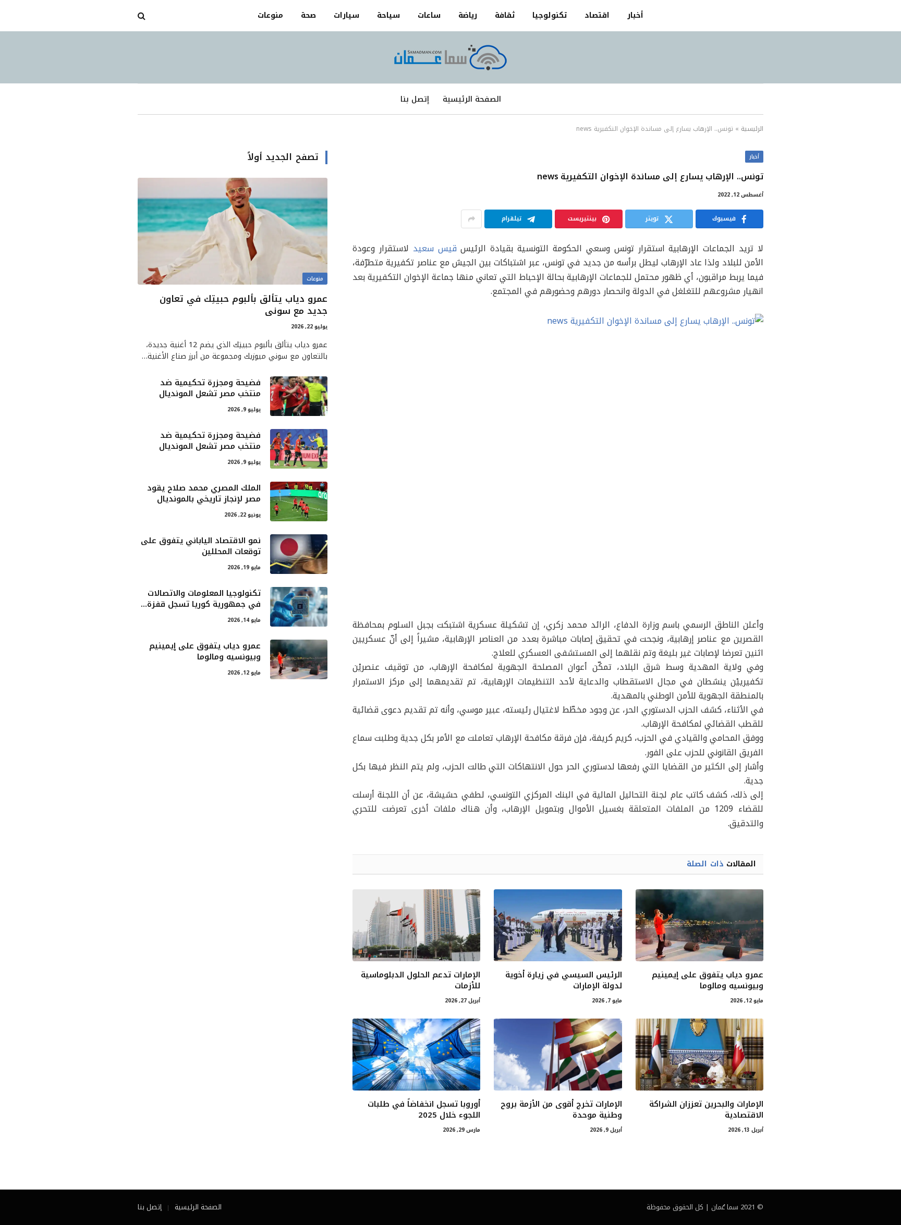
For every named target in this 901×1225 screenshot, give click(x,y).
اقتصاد (597, 15)
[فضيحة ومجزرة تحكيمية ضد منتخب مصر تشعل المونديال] (298, 396)
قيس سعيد (435, 248)
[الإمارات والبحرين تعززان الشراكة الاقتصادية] (699, 1055)
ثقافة (505, 15)
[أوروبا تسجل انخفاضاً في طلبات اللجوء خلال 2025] (416, 1055)
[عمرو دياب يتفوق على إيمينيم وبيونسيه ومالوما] (699, 925)
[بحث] (143, 16)
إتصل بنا (414, 99)
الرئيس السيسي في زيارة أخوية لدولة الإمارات (563, 980)
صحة (308, 15)
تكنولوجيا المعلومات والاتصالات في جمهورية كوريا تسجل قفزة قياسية (204, 599)
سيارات (346, 15)
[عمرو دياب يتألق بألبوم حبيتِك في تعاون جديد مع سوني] (232, 231)
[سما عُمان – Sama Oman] (450, 57)
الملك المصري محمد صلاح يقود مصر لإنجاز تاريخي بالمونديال (204, 494)
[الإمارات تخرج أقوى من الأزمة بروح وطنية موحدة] (558, 1055)
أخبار (635, 15)
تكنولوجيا (549, 15)
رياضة (467, 15)
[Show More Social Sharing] (471, 219)
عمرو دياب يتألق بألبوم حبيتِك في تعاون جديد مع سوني (243, 305)
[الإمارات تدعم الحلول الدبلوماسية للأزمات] (416, 925)
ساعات (429, 15)
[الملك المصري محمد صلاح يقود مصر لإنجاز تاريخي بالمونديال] (298, 501)
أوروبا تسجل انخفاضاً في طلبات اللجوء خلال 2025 (424, 1109)
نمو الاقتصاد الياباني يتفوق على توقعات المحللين (201, 546)
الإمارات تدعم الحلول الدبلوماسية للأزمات (420, 980)
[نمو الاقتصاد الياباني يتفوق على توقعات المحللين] (298, 554)
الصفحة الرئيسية (472, 99)
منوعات (270, 15)
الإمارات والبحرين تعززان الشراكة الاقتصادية (706, 1109)
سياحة (388, 15)
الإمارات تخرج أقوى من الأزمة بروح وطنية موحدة (561, 1109)
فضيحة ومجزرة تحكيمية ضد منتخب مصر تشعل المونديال (210, 388)
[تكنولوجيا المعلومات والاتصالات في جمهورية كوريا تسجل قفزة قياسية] (298, 607)
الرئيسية (752, 128)
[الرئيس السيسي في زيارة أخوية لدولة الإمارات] (558, 925)
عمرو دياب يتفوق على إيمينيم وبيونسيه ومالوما (707, 980)
